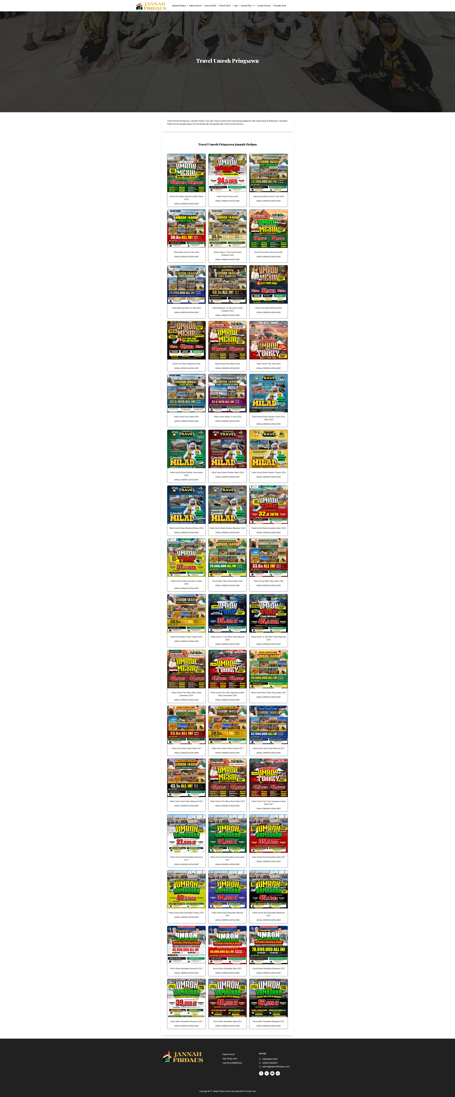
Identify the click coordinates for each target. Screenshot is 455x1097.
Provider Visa (280, 5)
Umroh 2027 (225, 5)
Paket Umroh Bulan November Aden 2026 (268, 528)
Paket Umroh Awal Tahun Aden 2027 (186, 748)
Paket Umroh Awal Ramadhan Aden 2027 (268, 857)
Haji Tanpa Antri (230, 1058)
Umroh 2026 (210, 5)
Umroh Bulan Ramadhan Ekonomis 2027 (186, 968)
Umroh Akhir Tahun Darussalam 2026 (227, 581)
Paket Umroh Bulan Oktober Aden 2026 (227, 472)
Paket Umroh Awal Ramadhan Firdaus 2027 (186, 913)
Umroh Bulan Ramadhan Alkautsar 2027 (269, 968)
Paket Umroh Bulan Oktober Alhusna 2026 (186, 528)
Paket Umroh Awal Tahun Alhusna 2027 (269, 748)
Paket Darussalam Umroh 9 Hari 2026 (268, 196)
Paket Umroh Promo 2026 (227, 196)
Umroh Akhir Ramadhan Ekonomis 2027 (186, 1021)
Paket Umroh (195, 5)
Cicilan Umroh (263, 5)
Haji (236, 5)
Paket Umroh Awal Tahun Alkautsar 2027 (186, 801)
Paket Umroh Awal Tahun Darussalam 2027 (268, 692)
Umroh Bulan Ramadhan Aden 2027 (227, 968)
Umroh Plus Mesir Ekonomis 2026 (268, 252)
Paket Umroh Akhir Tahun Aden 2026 (269, 581)
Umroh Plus (246, 5)
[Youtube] (272, 1073)
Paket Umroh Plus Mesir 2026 (227, 364)
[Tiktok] (278, 1073)
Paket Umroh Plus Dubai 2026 (186, 417)
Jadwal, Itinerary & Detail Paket (186, 203)
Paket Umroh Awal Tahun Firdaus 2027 (227, 748)
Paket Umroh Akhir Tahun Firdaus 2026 (186, 637)
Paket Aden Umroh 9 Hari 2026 (186, 252)
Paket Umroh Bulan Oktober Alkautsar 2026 (227, 528)
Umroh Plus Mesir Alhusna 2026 (268, 308)
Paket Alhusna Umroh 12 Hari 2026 (186, 308)
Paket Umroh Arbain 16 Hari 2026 (227, 417)
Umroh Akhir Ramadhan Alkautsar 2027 (268, 1021)
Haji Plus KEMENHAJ (232, 1063)
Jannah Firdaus (179, 5)
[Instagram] (267, 1073)
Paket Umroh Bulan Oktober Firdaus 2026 (269, 472)
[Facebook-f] (261, 1073)
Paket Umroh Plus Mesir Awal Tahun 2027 (227, 801)
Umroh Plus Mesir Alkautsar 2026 (186, 364)
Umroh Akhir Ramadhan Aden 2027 (227, 1021)
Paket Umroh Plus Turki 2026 (269, 364)
